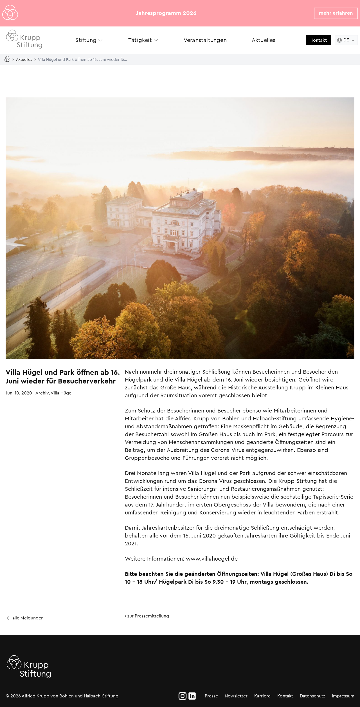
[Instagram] (182, 696)
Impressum (343, 696)
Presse (211, 696)
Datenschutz (312, 696)
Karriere (262, 696)
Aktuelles (24, 59)
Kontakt (318, 40)
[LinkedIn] (192, 696)
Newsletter (236, 696)
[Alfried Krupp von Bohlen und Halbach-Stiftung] (30, 40)
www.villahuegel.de (212, 559)
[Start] (8, 59)
